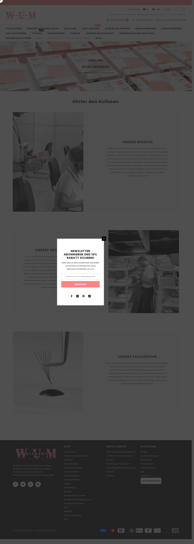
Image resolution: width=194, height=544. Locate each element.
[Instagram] (94, 296)
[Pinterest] (100, 296)
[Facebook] (88, 296)
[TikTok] (106, 296)
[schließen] (120, 239)
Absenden (97, 284)
